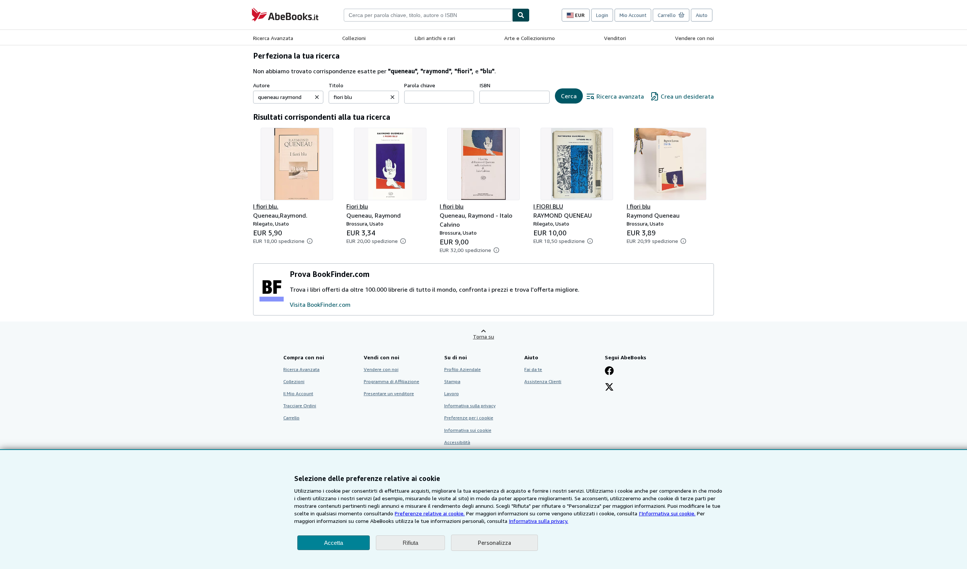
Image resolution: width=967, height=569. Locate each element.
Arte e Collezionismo (529, 38)
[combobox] (428, 15)
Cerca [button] (569, 96)
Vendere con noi (694, 38)
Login (602, 15)
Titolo (336, 85)
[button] (317, 97)
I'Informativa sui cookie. (667, 513)
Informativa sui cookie (467, 430)
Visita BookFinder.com (320, 304)
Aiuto (701, 15)
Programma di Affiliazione (391, 381)
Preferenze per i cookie (468, 418)
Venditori (615, 38)
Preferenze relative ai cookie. (430, 513)
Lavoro (451, 393)
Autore (261, 85)
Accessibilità (457, 442)
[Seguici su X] (609, 387)
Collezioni (354, 38)
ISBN (484, 85)
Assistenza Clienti (542, 381)
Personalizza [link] (494, 542)
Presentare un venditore (389, 393)
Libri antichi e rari (435, 38)
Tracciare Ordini (299, 405)
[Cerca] (521, 15)
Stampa (452, 381)
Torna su (483, 336)
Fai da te (533, 369)
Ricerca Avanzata (273, 38)
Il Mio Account (298, 393)
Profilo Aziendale (462, 369)
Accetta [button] (333, 543)
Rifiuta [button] (410, 543)
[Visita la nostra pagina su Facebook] (609, 371)
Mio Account (632, 15)
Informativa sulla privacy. (538, 521)
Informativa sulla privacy (470, 405)
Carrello (291, 418)
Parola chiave (419, 85)
